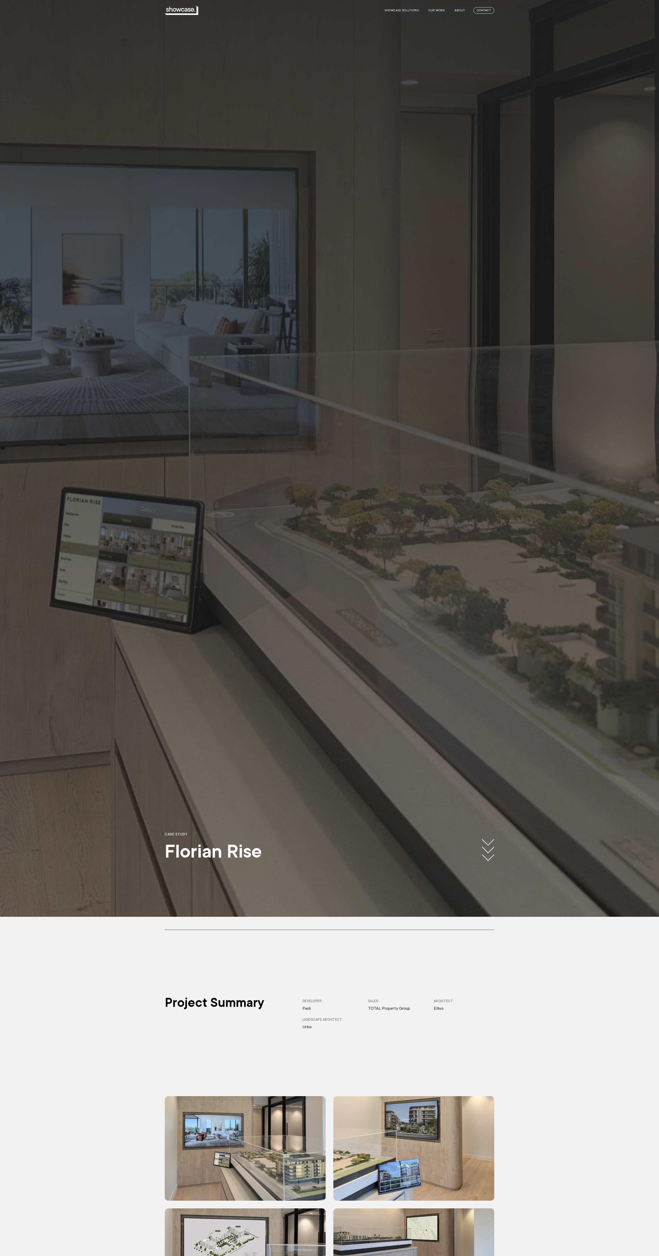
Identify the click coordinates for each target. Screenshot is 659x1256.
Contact (484, 10)
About (460, 10)
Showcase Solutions (402, 10)
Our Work (436, 10)
